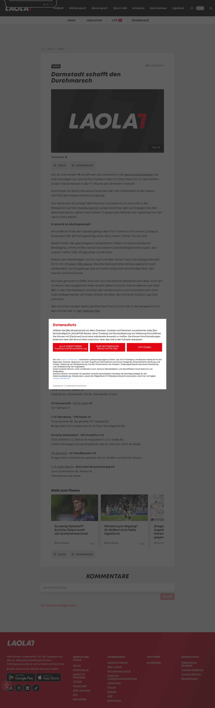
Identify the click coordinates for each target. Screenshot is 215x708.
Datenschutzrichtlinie (76, 386)
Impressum (58, 386)
